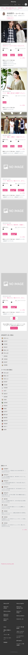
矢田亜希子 (6, 468)
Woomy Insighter (20, 603)
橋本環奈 (5, 417)
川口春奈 (5, 344)
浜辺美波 (5, 359)
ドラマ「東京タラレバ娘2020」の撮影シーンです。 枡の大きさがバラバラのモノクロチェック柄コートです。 (14, 224)
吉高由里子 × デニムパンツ (8, 65)
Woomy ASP (6, 603)
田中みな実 (6, 353)
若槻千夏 (5, 499)
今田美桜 (5, 387)
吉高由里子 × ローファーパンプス (9, 63)
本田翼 (5, 408)
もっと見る (22, 57)
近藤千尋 (5, 420)
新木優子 (5, 362)
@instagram (19, 640)
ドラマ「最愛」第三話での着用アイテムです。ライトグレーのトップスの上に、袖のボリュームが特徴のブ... (14, 93)
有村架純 (5, 356)
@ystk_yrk (10, 15)
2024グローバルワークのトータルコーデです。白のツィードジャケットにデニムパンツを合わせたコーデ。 (14, 45)
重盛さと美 (6, 350)
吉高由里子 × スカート (18, 153)
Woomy (13, 2)
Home (5, 626)
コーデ (11, 4)
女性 (16, 15)
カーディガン (20, 13)
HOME (2, 7)
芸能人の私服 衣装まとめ (11, 7)
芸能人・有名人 (17, 4)
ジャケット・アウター (7, 9)
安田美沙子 (6, 474)
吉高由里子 (20, 7)
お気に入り (10, 18)
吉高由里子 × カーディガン (8, 61)
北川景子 (5, 341)
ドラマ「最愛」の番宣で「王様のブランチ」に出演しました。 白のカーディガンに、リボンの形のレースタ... (14, 137)
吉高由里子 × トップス (20, 195)
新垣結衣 (5, 347)
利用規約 (5, 642)
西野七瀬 (5, 414)
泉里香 (5, 429)
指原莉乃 (5, 393)
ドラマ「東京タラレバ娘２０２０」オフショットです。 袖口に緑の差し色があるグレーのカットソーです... (14, 181)
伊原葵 (5, 399)
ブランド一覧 (6, 634)
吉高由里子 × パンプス (20, 151)
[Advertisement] (14, 258)
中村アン (5, 426)
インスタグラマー (5, 4)
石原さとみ (6, 338)
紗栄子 (5, 390)
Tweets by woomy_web (7, 564)
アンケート (14, 328)
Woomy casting (7, 611)
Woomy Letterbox (20, 615)
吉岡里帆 (5, 365)
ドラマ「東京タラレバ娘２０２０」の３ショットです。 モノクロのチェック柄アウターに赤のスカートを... (14, 298)
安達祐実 (5, 423)
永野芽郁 (5, 402)
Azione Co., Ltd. (20, 619)
